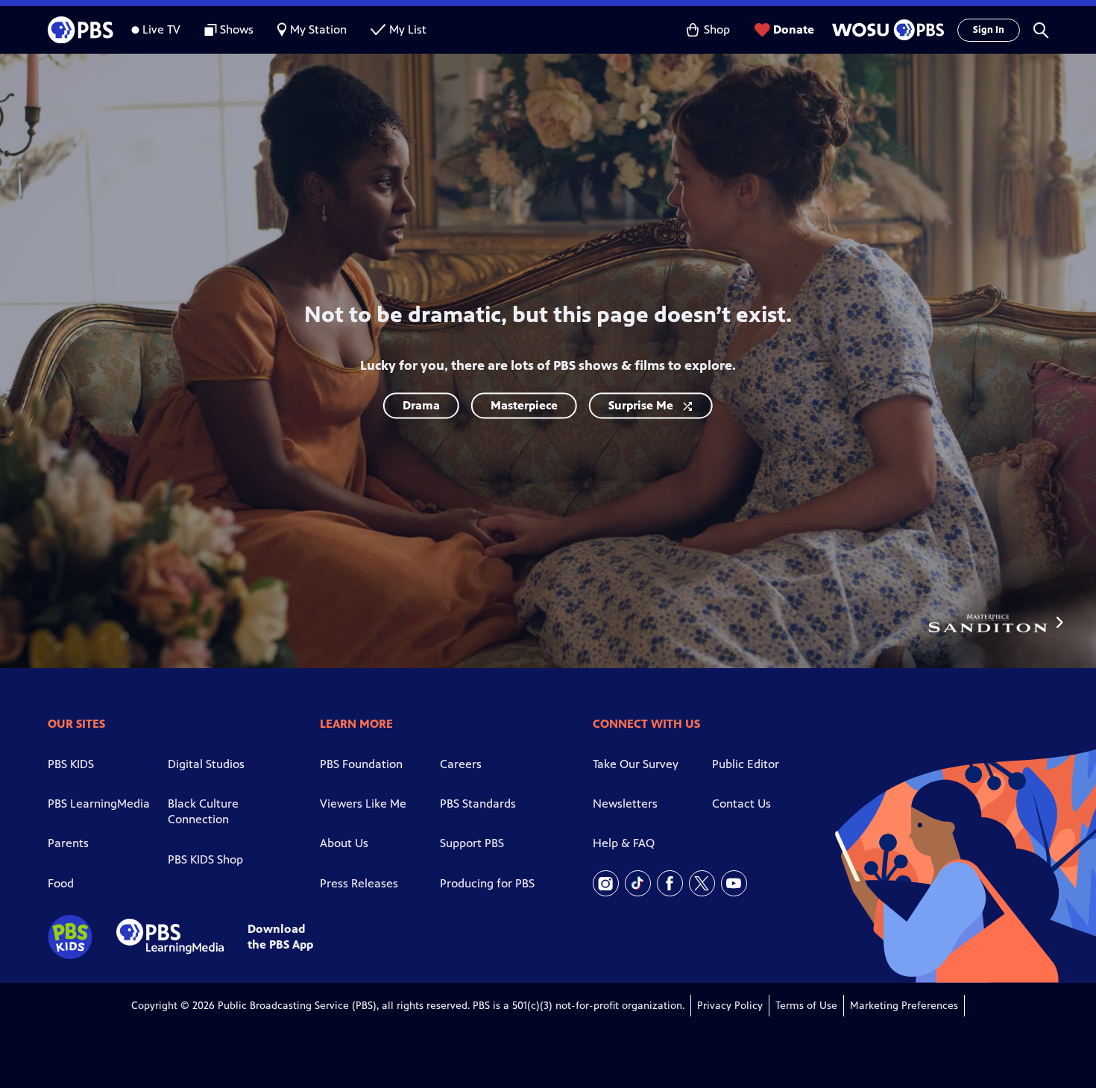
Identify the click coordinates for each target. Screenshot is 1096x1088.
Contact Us (741, 803)
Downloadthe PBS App (280, 937)
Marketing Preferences (904, 1005)
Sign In (988, 30)
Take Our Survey (635, 764)
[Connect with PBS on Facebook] (670, 883)
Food (61, 883)
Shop (717, 29)
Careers (461, 764)
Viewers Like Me (363, 803)
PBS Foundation (361, 764)
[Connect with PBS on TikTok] (638, 883)
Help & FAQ (624, 843)
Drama (421, 405)
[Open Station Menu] (885, 30)
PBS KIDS (71, 764)
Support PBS (472, 843)
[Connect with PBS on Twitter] (702, 883)
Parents (68, 843)
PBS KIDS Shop (205, 859)
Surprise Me (640, 405)
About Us (344, 843)
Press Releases (359, 883)
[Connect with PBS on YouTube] (734, 883)
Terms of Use (806, 1005)
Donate (793, 29)
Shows (236, 29)
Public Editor (745, 764)
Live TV (161, 29)
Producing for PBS (487, 883)
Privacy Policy (730, 1005)
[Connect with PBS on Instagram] (606, 883)
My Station (318, 29)
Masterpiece (524, 405)
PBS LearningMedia (99, 803)
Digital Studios (206, 764)
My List (407, 29)
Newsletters (625, 803)
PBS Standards (478, 803)
